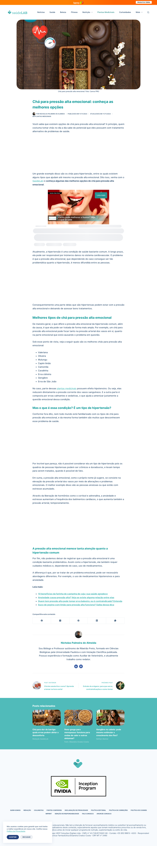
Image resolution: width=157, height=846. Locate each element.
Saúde (52, 12)
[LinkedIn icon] (76, 666)
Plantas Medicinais (105, 12)
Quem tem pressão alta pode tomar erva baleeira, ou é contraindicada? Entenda (80, 601)
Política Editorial (98, 810)
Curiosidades (125, 12)
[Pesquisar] (148, 12)
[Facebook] (42, 621)
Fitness (74, 12)
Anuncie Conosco (104, 814)
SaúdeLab (38, 181)
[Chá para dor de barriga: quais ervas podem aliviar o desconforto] (47, 718)
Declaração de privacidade (76, 810)
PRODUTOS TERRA (143, 2)
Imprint (49, 814)
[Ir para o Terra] (78, 2)
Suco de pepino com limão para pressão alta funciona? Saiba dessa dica (76, 604)
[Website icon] (81, 666)
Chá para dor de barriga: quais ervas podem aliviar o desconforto (46, 732)
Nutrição (86, 12)
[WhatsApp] (115, 621)
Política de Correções (118, 810)
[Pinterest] (78, 621)
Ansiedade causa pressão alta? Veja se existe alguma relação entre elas (76, 597)
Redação (27, 810)
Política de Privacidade (16, 831)
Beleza (63, 12)
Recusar (26, 837)
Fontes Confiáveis (54, 810)
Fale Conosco (88, 814)
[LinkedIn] (97, 621)
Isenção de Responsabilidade (67, 814)
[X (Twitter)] (60, 621)
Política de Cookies (139, 810)
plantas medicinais (66, 388)
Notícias (41, 12)
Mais (138, 12)
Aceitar (12, 837)
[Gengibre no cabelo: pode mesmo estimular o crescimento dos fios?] (110, 718)
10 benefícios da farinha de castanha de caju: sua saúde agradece (73, 594)
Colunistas (39, 810)
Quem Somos (15, 810)
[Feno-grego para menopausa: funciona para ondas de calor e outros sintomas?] (78, 718)
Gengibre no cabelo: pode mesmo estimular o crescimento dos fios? (108, 732)
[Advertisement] (78, 154)
